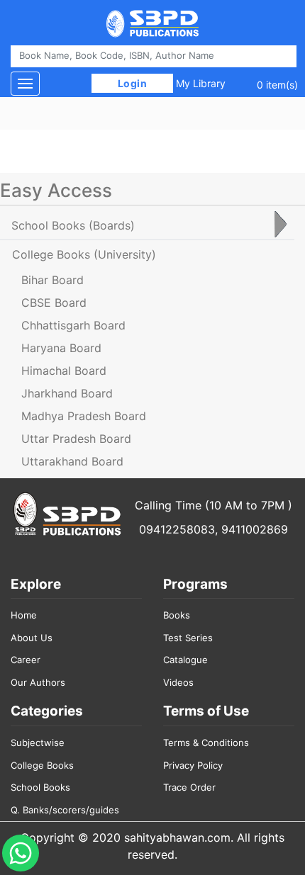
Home (24, 615)
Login (132, 83)
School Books (40, 787)
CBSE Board (54, 302)
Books (176, 615)
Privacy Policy (193, 765)
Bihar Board (52, 280)
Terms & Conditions (206, 742)
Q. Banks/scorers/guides (65, 809)
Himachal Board (63, 370)
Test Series (188, 637)
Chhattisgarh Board (73, 325)
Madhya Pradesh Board (83, 416)
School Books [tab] (73, 225)
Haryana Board (61, 348)
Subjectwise (38, 742)
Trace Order (189, 787)
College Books (42, 765)
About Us (31, 637)
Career (25, 659)
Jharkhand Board (67, 393)
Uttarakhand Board (72, 461)
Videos (178, 682)
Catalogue (185, 659)
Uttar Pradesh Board (76, 438)
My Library (201, 83)
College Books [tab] (84, 254)
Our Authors (38, 682)
